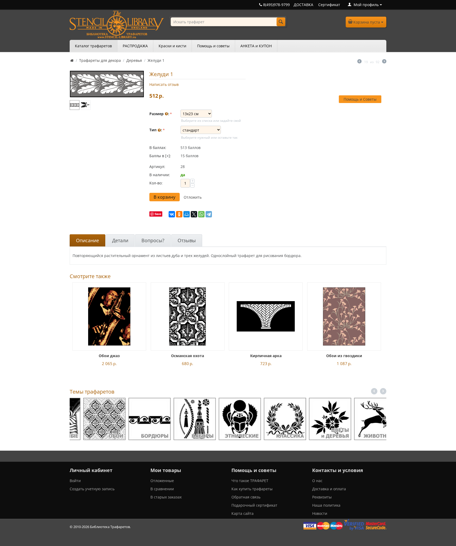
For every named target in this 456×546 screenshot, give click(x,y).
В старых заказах (166, 497)
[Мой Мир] (186, 214)
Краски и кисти (172, 45)
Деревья (134, 60)
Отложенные (162, 480)
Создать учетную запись (92, 488)
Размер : (159, 113)
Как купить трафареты (252, 488)
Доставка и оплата (329, 488)
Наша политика (326, 505)
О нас (317, 480)
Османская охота (187, 355)
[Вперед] (384, 62)
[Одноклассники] (179, 214)
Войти (75, 480)
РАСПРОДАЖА (135, 45)
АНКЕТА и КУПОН (256, 45)
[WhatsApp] (201, 214)
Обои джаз (109, 355)
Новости (319, 513)
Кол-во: (156, 182)
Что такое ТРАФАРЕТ (249, 480)
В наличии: (159, 174)
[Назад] (359, 62)
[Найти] (281, 21)
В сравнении (162, 488)
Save (158, 214)
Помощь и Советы (360, 99)
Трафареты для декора (100, 60)
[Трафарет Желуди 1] (107, 84)
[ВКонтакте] (172, 214)
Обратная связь (245, 497)
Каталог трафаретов (93, 45)
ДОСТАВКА (303, 4)
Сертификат (329, 4)
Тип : (155, 129)
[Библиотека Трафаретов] (117, 23)
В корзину (164, 197)
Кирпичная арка (266, 355)
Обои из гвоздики (344, 355)
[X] (194, 214)
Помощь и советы (213, 45)
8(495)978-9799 (276, 4)
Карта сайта (242, 513)
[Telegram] (209, 214)
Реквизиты (322, 497)
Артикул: (157, 166)
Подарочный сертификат (254, 505)
